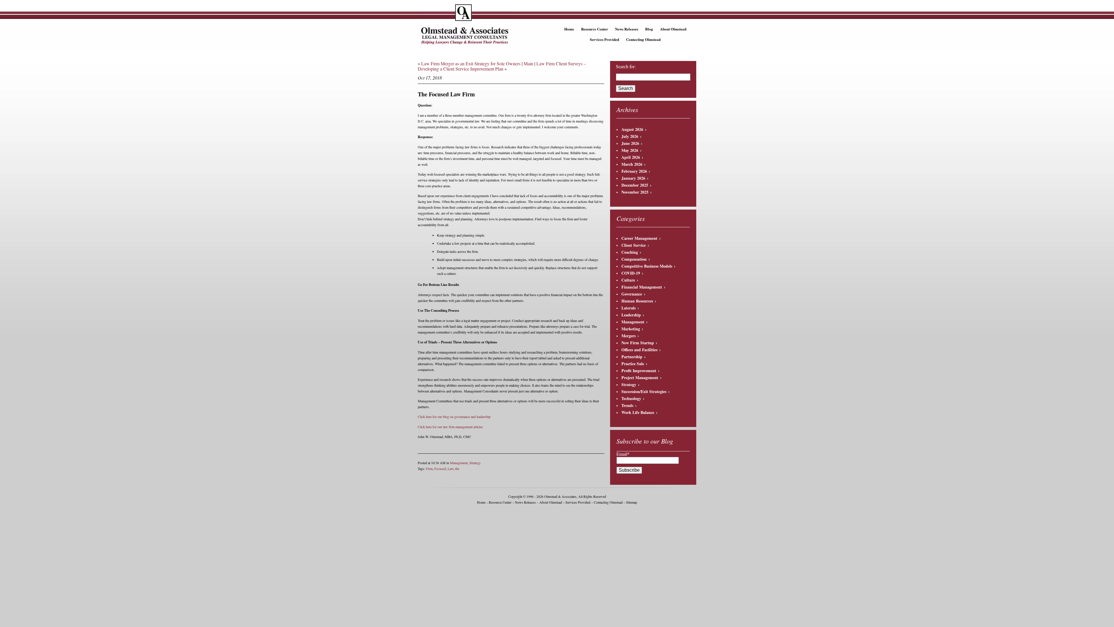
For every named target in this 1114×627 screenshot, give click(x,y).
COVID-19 (630, 273)
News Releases (626, 29)
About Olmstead (673, 29)
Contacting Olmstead (643, 39)
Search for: (626, 66)
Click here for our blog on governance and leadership (454, 416)
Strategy (475, 462)
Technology (631, 398)
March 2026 (631, 164)
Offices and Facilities (639, 350)
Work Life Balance (637, 412)
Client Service (633, 245)
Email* (623, 454)
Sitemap (631, 502)
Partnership (631, 357)
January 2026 (633, 178)
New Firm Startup (637, 343)
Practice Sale (632, 364)
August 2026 (632, 129)
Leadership (631, 315)
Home (569, 29)
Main (528, 63)
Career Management (639, 238)
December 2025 (634, 185)
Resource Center (594, 29)
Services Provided (604, 39)
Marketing (630, 329)
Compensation (634, 259)
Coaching (629, 252)
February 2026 (634, 171)
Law (450, 468)
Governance (631, 294)
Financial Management (641, 287)
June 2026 (630, 143)
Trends (627, 405)
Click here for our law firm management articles (450, 426)
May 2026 (629, 150)
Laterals (628, 308)
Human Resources (637, 301)
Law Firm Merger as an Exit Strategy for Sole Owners (470, 63)
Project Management (639, 377)
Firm (429, 468)
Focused (440, 468)
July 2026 (629, 136)
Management (459, 462)
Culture (628, 280)
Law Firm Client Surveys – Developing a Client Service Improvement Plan (502, 66)
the (457, 468)
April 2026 (630, 157)
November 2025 (634, 192)
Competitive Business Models (646, 266)
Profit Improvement (638, 370)
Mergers (628, 336)
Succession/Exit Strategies (643, 391)
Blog (649, 29)
